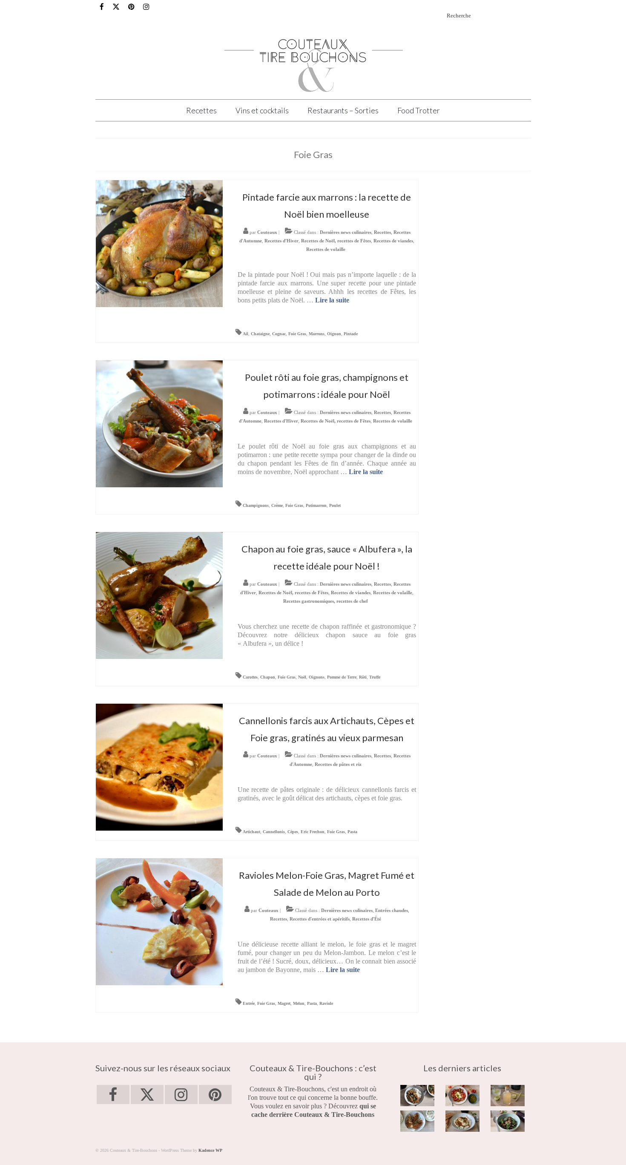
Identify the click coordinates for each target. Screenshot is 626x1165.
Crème (277, 505)
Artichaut (251, 831)
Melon (298, 1003)
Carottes (250, 677)
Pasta (352, 831)
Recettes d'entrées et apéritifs (320, 918)
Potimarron (316, 505)
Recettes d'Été (366, 918)
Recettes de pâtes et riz (338, 764)
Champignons (256, 505)
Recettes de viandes (393, 240)
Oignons (316, 677)
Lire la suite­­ (332, 300)
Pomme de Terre (341, 677)
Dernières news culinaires (345, 232)
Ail (245, 333)
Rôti (363, 677)
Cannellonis (274, 831)
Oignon (334, 333)
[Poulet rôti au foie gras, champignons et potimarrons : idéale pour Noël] (159, 423)
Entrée (249, 1003)
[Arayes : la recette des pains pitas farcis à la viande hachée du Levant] (417, 1121)
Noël (302, 677)
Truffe (374, 677)
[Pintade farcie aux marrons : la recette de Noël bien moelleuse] (159, 243)
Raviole (326, 1003)
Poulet (335, 505)
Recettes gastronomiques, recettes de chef (325, 601)
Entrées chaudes (391, 910)
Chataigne (260, 333)
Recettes (382, 232)
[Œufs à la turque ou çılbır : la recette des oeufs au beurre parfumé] (462, 1121)
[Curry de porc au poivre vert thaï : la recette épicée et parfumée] (417, 1095)
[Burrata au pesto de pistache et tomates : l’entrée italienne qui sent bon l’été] (462, 1095)
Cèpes (292, 831)
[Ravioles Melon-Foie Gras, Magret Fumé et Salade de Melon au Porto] (159, 921)
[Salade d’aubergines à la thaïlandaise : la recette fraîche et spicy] (507, 1121)
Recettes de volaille (325, 249)
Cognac (279, 333)
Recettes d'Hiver (281, 240)
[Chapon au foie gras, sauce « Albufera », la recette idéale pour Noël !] (159, 594)
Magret (284, 1003)
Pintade (351, 333)
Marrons (316, 333)
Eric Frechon (312, 831)
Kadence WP (210, 1150)
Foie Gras (297, 333)
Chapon (267, 677)
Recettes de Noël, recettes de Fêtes (336, 240)
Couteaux (267, 232)
